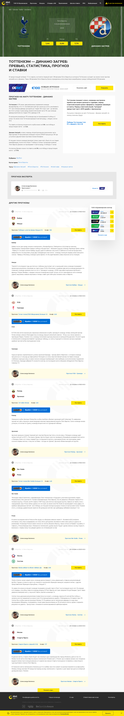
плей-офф (55, 167)
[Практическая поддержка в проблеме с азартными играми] (30, 706)
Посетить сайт (82, 88)
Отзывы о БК (51, 3)
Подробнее (64, 714)
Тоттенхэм (45, 167)
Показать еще (102, 235)
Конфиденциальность (31, 697)
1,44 (47, 43)
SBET (10, 9)
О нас (72, 697)
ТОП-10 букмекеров (20, 3)
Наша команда (54, 697)
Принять (108, 713)
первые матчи (67, 167)
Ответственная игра (90, 697)
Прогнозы (33, 3)
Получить (104, 88)
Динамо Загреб (20, 167)
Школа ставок (75, 3)
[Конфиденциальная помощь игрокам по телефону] (45, 706)
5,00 (62, 43)
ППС (84, 3)
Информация (92, 3)
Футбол (21, 9)
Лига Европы (27, 9)
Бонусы (42, 3)
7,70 (77, 43)
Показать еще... (48, 690)
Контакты (111, 697)
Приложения (63, 3)
